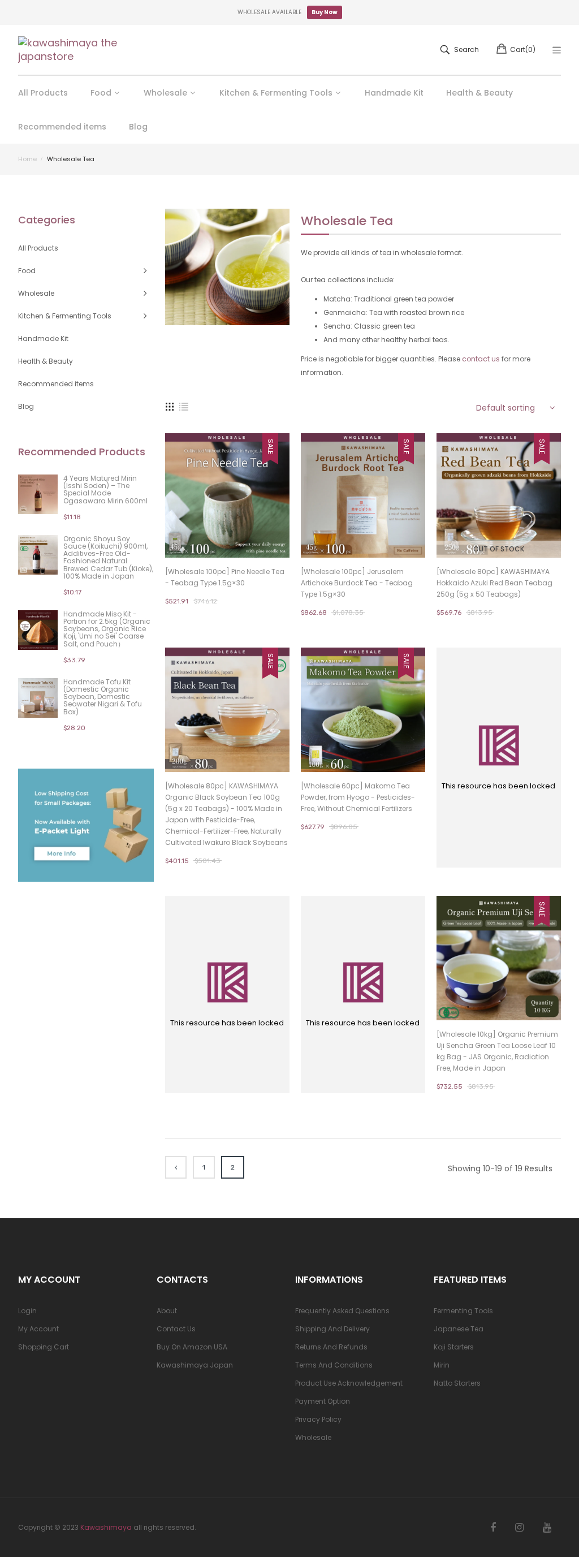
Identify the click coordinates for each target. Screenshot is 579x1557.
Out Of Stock (498, 549)
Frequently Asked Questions (342, 1311)
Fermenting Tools (463, 1311)
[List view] (183, 406)
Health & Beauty (45, 361)
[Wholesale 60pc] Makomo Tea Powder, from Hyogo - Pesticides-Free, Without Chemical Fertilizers (358, 797)
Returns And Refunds (331, 1347)
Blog (26, 406)
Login (27, 1311)
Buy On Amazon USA (192, 1347)
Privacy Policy (318, 1419)
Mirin (442, 1365)
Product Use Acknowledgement (349, 1383)
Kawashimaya (106, 1527)
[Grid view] (169, 406)
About (167, 1311)
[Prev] (176, 1167)
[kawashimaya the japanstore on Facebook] (493, 1527)
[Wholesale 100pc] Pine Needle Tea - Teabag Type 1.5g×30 (224, 577)
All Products (38, 248)
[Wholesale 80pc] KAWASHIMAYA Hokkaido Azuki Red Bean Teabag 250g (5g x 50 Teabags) (494, 583)
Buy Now (325, 12)
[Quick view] (287, 538)
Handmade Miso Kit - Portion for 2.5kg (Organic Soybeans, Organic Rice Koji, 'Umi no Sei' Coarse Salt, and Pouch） (106, 629)
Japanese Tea (458, 1329)
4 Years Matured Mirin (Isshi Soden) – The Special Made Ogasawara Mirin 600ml (105, 489)
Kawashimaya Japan (195, 1365)
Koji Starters (454, 1347)
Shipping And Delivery (332, 1329)
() (522, 49)
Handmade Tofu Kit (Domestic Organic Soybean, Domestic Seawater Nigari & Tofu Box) (102, 697)
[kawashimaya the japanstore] (69, 49)
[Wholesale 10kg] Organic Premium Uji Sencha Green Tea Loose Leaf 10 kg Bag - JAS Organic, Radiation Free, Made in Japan (497, 1051)
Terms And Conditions (334, 1365)
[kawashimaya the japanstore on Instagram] (519, 1527)
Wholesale (313, 1437)
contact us (481, 359)
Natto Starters (457, 1383)
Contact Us (176, 1329)
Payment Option (322, 1401)
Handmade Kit (43, 338)
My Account (38, 1329)
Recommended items (56, 384)
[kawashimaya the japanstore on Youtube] (547, 1527)
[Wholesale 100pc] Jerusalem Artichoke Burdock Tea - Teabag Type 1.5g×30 (357, 583)
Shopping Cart (43, 1347)
